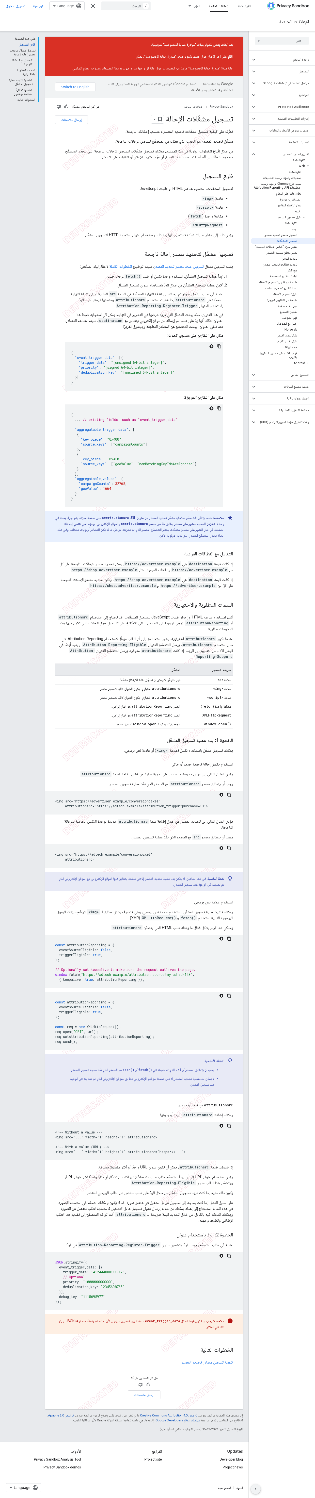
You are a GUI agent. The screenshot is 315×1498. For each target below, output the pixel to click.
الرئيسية (38, 5)
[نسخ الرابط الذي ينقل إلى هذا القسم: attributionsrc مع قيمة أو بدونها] (172, 1105)
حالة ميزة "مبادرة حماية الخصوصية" (210, 68)
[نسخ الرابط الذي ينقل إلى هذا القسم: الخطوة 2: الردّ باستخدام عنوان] (172, 1235)
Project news (233, 1467)
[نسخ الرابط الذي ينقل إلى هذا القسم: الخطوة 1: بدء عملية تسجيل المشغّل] (162, 741)
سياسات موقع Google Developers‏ (178, 1420)
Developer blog (231, 1459)
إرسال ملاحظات (71, 119)
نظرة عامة (244, 5)
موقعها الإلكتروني (145, 1079)
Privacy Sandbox (221, 106)
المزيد (196, 5)
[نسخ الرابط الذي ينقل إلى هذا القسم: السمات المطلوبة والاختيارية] (168, 605)
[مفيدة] (66, 106)
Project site (153, 1459)
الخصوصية (225, 1488)
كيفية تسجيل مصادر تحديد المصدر (207, 1362)
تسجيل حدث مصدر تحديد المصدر (179, 266)
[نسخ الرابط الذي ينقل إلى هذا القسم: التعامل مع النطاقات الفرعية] (179, 554)
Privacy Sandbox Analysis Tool (57, 1459)
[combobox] (126, 5)
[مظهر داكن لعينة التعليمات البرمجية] (211, 346)
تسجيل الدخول (15, 6)
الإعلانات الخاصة (219, 5)
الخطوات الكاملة (120, 266)
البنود (239, 1488)
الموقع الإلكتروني (107, 524)
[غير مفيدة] (59, 106)
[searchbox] (282, 41)
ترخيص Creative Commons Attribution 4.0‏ (168, 1415)
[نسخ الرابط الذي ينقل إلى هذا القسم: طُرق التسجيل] (198, 177)
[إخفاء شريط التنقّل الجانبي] (256, 1489)
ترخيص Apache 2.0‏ (61, 1415)
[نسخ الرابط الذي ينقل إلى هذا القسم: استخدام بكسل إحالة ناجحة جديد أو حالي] (167, 764)
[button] (286, 60)
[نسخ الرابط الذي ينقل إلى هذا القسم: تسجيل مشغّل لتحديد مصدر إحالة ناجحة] (140, 254)
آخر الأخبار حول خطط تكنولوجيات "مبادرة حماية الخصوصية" (182, 56)
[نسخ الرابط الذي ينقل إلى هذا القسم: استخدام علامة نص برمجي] (189, 902)
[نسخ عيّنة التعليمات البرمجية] (219, 346)
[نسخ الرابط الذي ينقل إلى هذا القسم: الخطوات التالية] (195, 1350)
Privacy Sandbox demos (62, 1467)
